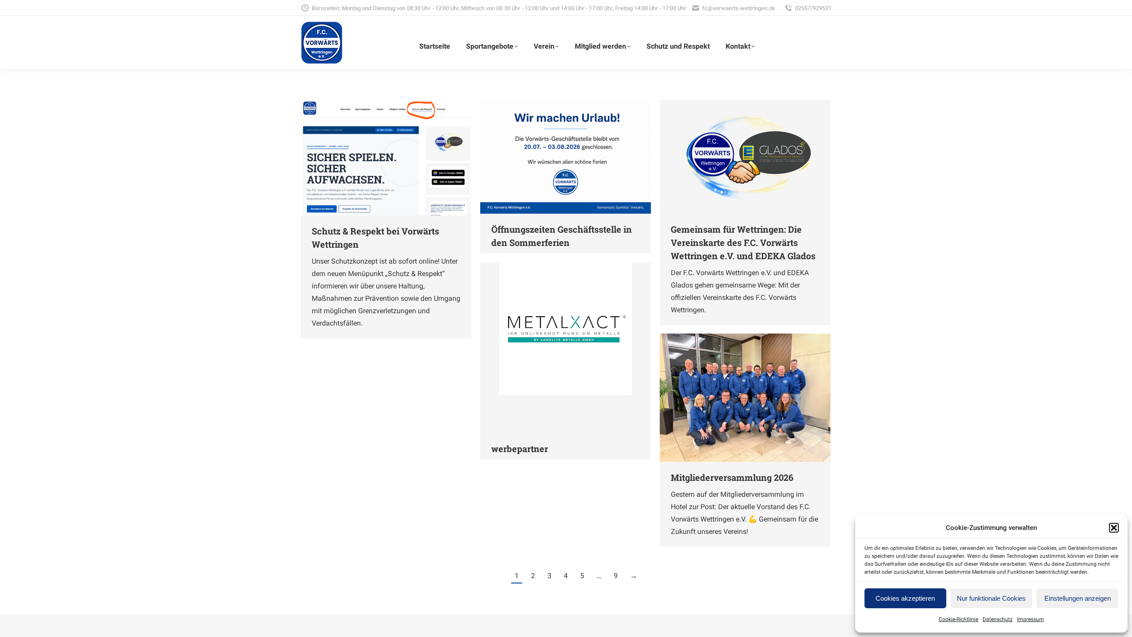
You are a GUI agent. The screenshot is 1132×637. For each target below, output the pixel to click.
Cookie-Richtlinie (958, 619)
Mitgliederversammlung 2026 (732, 477)
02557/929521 (813, 8)
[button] (1113, 527)
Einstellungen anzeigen (1077, 598)
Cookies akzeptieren (905, 598)
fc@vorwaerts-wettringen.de (738, 8)
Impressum (1030, 619)
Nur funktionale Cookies (991, 598)
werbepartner (519, 448)
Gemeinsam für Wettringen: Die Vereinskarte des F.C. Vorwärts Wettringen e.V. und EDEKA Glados (743, 242)
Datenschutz (998, 619)
